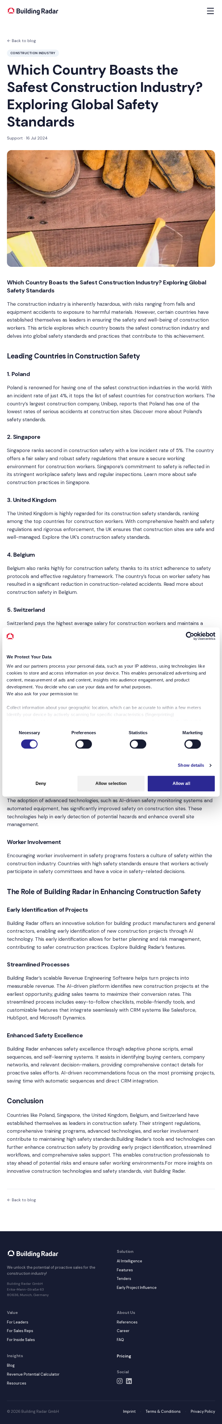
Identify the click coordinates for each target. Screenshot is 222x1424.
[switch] (83, 744)
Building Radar (23, 1049)
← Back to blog (21, 40)
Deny (41, 783)
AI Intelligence (129, 1261)
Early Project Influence (137, 1287)
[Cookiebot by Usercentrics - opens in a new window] (190, 636)
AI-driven (71, 1073)
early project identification (151, 1147)
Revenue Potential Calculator (33, 1374)
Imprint (129, 1411)
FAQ (120, 1339)
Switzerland (20, 623)
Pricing (124, 1356)
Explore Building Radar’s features (147, 947)
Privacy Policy (203, 1411)
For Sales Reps (20, 1330)
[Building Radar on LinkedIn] (129, 1381)
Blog (11, 1365)
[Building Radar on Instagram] (120, 1381)
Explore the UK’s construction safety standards (95, 537)
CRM (135, 1010)
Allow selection (111, 783)
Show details (191, 765)
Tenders (124, 1278)
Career (123, 1330)
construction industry (41, 304)
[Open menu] (210, 11)
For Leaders (17, 1322)
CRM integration (139, 1081)
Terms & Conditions (163, 1411)
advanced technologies (71, 800)
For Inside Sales (21, 1339)
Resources (16, 1383)
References (127, 1322)
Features (125, 1270)
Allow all (181, 783)
